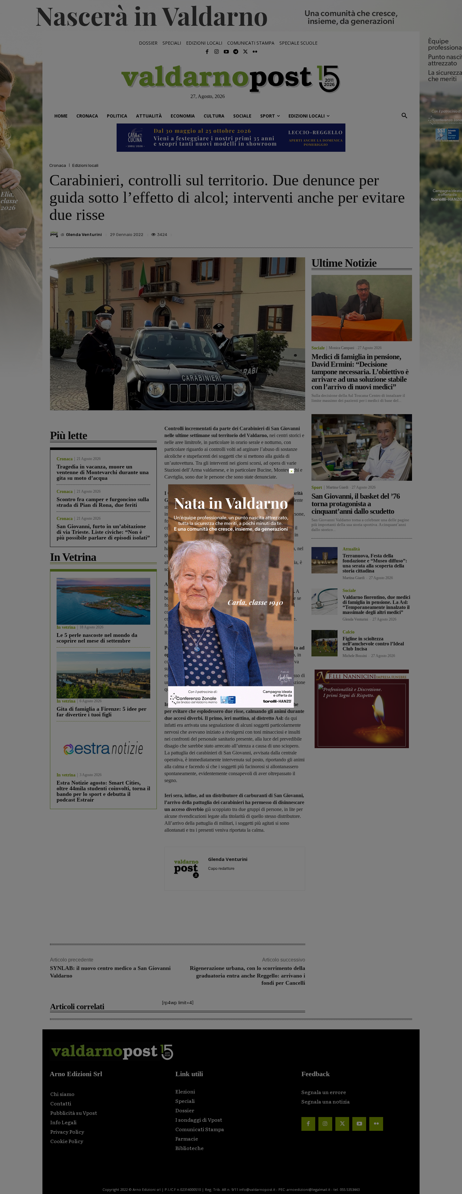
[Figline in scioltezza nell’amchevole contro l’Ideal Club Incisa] (324, 643)
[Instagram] (216, 52)
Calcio (349, 632)
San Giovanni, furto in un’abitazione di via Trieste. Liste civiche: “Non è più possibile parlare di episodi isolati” (103, 532)
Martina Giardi (337, 487)
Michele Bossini (355, 656)
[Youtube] (226, 52)
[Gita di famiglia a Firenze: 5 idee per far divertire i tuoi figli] (103, 675)
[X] (348, 233)
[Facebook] (207, 52)
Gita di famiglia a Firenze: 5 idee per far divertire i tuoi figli (101, 712)
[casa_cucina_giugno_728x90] (231, 137)
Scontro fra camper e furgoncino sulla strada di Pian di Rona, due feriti (103, 502)
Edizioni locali (85, 165)
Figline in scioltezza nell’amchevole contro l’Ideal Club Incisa (373, 643)
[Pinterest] (362, 233)
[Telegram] (235, 52)
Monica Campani (341, 348)
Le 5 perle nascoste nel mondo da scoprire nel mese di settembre (97, 638)
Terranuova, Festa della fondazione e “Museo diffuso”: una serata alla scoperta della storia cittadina (375, 563)
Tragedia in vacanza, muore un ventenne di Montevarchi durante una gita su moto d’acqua (103, 472)
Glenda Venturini (84, 235)
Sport (316, 487)
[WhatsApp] (391, 233)
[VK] (377, 233)
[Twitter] (245, 52)
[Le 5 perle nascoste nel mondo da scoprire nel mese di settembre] (103, 601)
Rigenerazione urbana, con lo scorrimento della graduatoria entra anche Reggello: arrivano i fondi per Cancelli (247, 975)
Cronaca (57, 165)
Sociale (318, 348)
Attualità (351, 549)
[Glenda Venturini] (55, 234)
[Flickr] (255, 52)
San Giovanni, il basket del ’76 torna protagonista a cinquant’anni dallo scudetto (355, 503)
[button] (404, 115)
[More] (406, 233)
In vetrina (66, 627)
